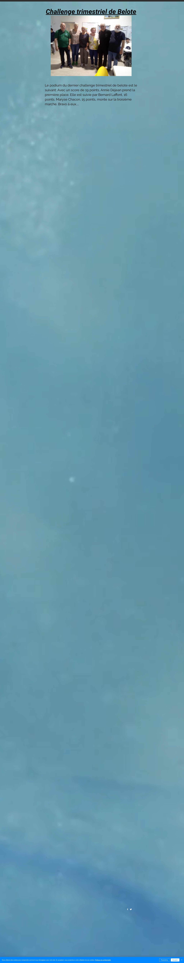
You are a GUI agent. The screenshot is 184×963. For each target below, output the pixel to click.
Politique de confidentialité (103, 960)
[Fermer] (182, 959)
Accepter (175, 960)
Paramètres (164, 960)
